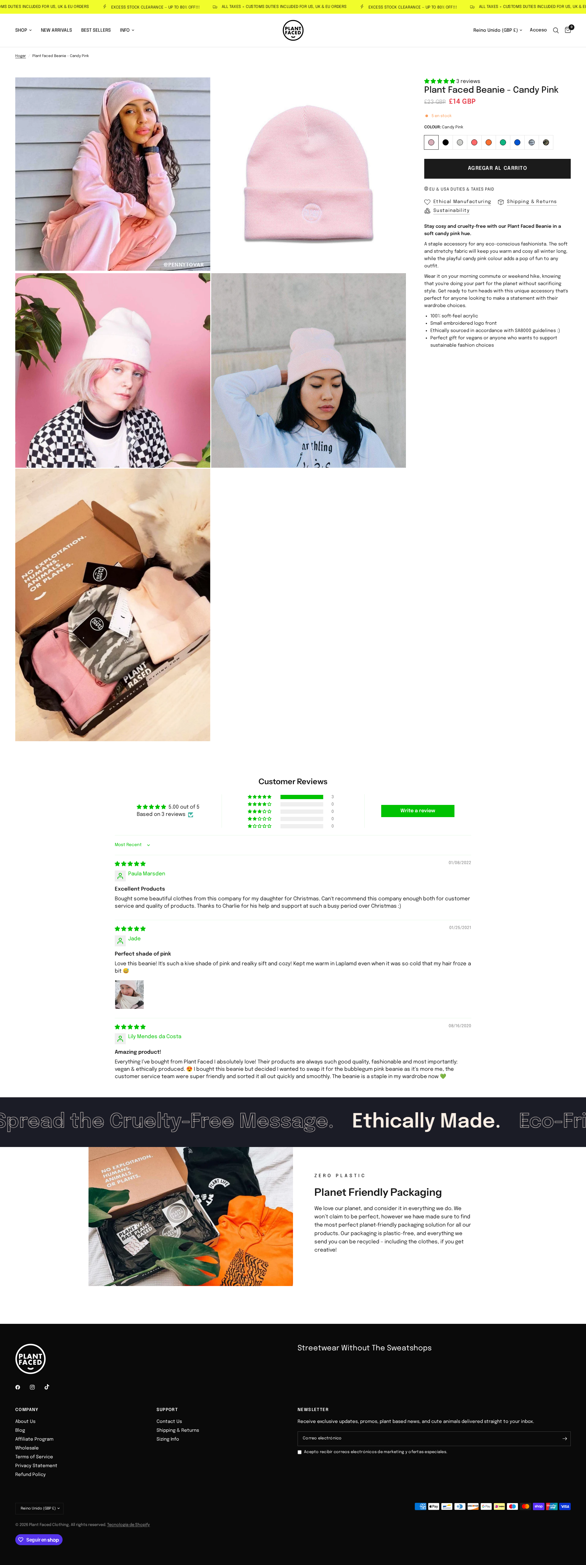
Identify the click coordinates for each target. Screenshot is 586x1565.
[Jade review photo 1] (129, 994)
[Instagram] (36, 1387)
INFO (125, 30)
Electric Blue (517, 142)
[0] (566, 30)
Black (445, 142)
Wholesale (27, 1448)
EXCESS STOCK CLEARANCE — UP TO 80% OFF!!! (122, 7)
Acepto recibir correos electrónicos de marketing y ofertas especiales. (375, 1452)
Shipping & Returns (178, 1430)
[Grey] (460, 142)
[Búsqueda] (556, 30)
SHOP (21, 30)
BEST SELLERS (96, 30)
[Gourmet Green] (503, 142)
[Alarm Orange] (489, 142)
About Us (25, 1421)
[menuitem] (25, 30)
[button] (440, 81)
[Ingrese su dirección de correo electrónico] (565, 1438)
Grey (460, 142)
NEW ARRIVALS (56, 30)
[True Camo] (546, 142)
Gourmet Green (503, 142)
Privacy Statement (36, 1465)
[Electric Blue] (517, 142)
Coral (474, 142)
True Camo (546, 142)
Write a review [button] (417, 810)
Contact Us (169, 1421)
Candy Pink (431, 142)
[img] (130, 864)
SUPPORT (167, 1410)
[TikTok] (51, 1387)
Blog (20, 1430)
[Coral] (474, 142)
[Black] (446, 142)
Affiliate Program (34, 1439)
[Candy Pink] (431, 142)
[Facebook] (22, 1387)
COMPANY (27, 1410)
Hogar (20, 56)
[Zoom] (197, 90)
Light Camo (531, 142)
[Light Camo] (532, 142)
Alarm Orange (488, 142)
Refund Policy (30, 1474)
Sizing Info (168, 1439)
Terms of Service (34, 1457)
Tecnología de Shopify (128, 1525)
